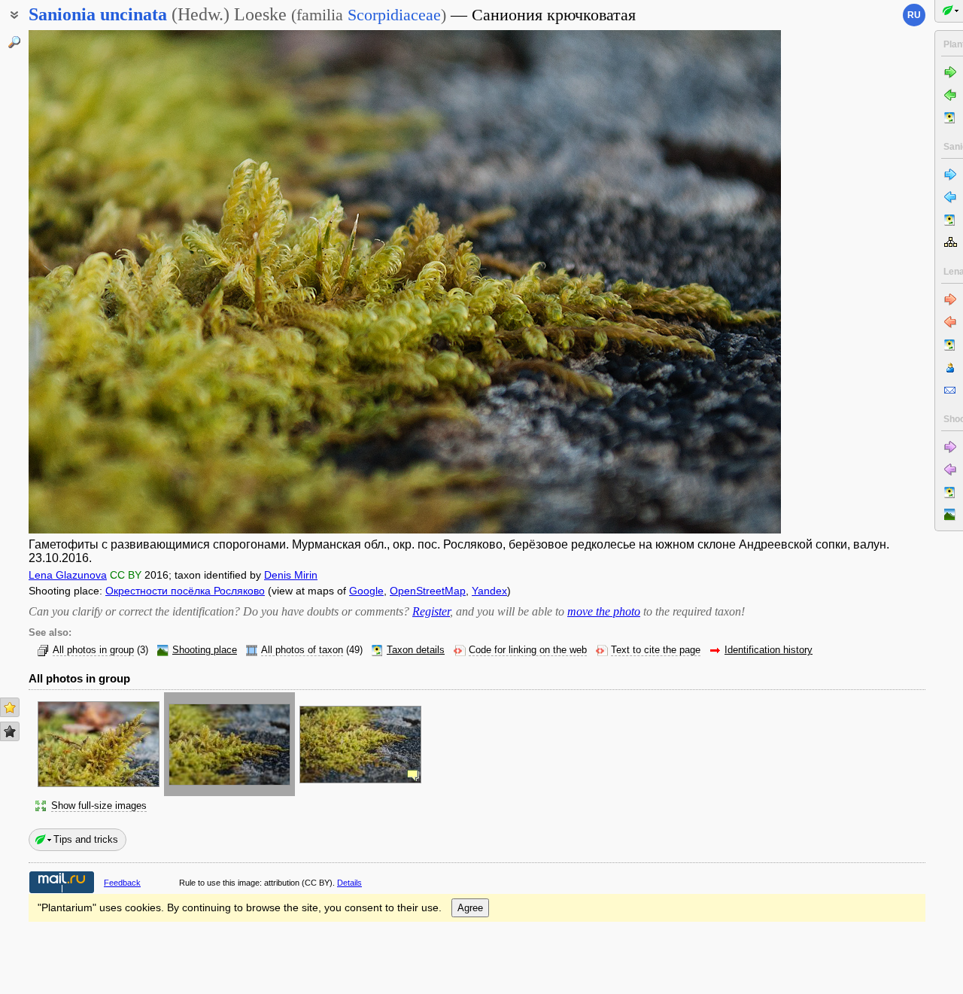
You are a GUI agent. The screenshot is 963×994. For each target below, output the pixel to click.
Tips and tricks (85, 839)
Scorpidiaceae (394, 14)
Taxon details (416, 650)
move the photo (603, 611)
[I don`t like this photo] (10, 731)
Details (349, 882)
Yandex (489, 591)
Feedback (122, 882)
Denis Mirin (290, 575)
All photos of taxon (302, 650)
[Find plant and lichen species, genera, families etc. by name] (14, 42)
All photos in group (93, 650)
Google (366, 591)
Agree (470, 907)
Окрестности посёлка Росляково (185, 591)
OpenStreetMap (428, 591)
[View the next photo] (702, 281)
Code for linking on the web (528, 650)
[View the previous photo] (107, 281)
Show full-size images (99, 806)
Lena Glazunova (68, 575)
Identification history (769, 650)
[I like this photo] (10, 707)
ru (914, 15)
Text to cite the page (655, 650)
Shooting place (204, 650)
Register (431, 611)
